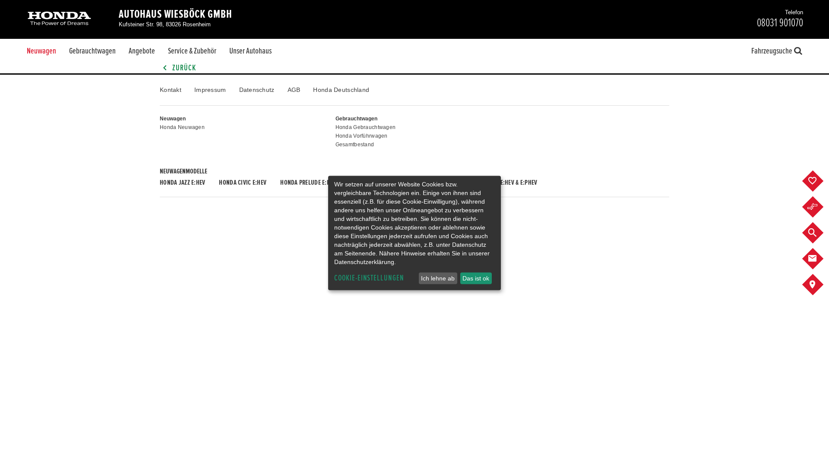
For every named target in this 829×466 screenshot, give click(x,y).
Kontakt (170, 89)
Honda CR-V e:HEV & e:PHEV (503, 182)
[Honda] (59, 19)
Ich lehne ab (438, 278)
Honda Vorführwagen (361, 136)
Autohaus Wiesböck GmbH (175, 14)
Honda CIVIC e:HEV (242, 182)
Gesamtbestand (354, 145)
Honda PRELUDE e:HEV (308, 182)
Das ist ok (475, 278)
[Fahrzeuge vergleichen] (819, 207)
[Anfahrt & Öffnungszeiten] (819, 285)
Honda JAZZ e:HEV (182, 182)
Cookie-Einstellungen (369, 278)
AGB (294, 89)
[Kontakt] (819, 259)
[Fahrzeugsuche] (819, 233)
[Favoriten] (819, 181)
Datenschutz (257, 89)
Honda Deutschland (341, 89)
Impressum (210, 89)
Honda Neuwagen (182, 127)
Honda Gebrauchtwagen (365, 127)
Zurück (183, 68)
